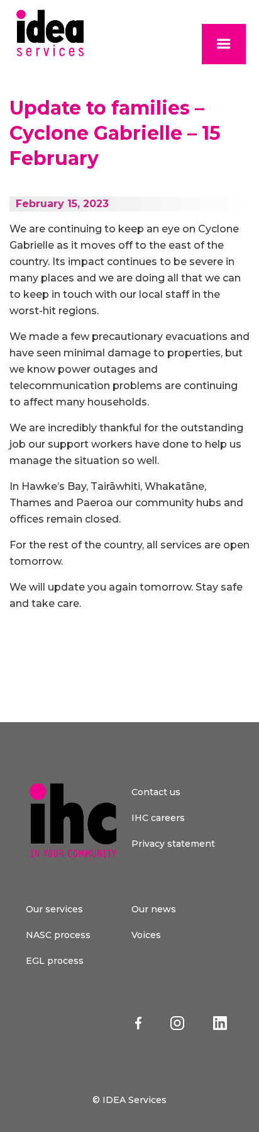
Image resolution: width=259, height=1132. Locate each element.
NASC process (58, 935)
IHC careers (158, 818)
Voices (146, 935)
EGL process (55, 960)
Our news (153, 909)
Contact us (155, 792)
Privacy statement (173, 843)
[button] (224, 44)
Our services (54, 909)
